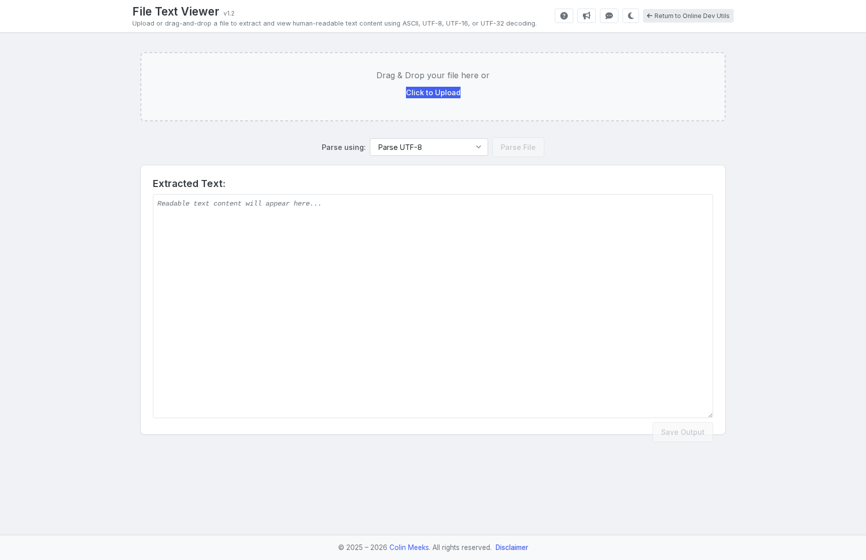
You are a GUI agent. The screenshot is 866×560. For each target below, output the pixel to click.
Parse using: (344, 147)
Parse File (518, 147)
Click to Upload (433, 92)
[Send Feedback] (609, 16)
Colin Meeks (409, 547)
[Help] (564, 16)
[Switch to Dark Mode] (630, 16)
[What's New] (586, 16)
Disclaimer (512, 547)
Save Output (683, 432)
